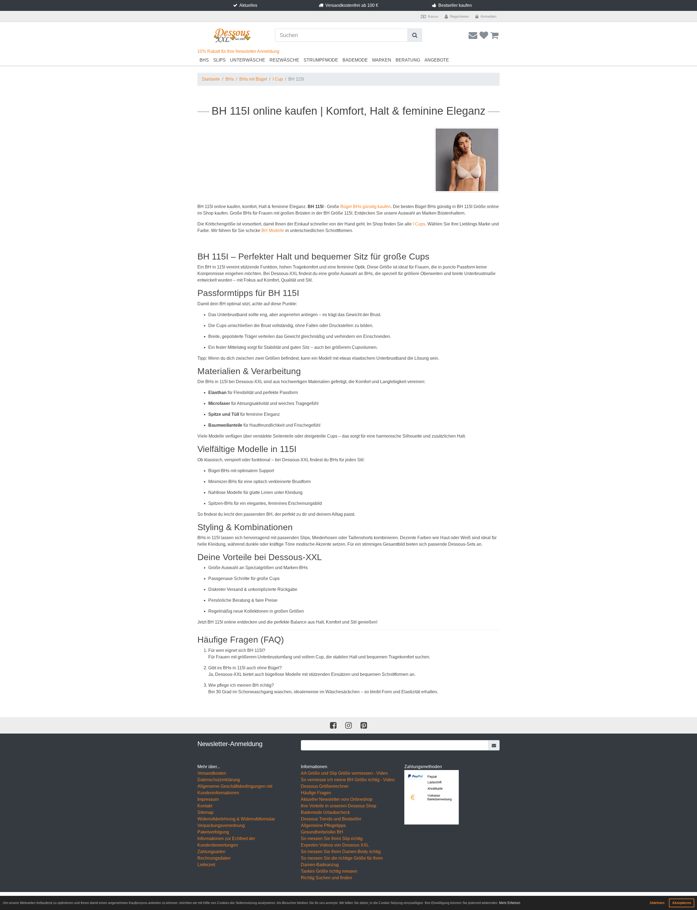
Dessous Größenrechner (324, 786)
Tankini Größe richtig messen (329, 871)
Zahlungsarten (211, 851)
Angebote (436, 60)
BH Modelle (272, 230)
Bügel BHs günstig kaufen (365, 206)
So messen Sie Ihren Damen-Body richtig (341, 851)
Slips (219, 60)
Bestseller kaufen (455, 5)
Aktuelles (248, 5)
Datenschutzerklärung (218, 779)
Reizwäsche (284, 60)
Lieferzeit (206, 864)
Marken (381, 60)
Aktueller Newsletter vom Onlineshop (336, 799)
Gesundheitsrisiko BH (322, 832)
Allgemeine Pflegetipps (323, 825)
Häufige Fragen (316, 792)
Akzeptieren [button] (681, 903)
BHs (204, 60)
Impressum (208, 799)
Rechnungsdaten (214, 858)
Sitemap (205, 812)
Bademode (355, 60)
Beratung (408, 60)
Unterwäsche (247, 60)
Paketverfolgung (213, 832)
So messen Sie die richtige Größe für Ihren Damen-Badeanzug (342, 861)
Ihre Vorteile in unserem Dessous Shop (338, 806)
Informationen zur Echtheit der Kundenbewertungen (226, 841)
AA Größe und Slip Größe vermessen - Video (344, 773)
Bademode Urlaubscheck (325, 812)
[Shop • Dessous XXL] (232, 35)
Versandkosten (211, 773)
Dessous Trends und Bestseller (331, 819)
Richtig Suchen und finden (326, 877)
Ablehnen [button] (657, 903)
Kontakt (204, 806)
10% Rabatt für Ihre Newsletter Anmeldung (238, 51)
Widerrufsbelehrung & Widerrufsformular (236, 819)
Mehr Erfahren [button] (509, 903)
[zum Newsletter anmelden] (494, 745)
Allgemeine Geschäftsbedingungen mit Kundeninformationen (234, 789)
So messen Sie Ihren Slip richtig (332, 838)
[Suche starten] (415, 35)
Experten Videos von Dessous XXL (335, 845)
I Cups (419, 224)
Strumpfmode (321, 60)
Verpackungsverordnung (221, 825)
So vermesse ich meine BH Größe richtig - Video (348, 779)
